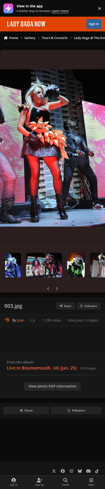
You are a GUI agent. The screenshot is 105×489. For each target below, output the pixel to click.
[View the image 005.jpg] (76, 265)
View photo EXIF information (52, 386)
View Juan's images (82, 320)
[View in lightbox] (52, 148)
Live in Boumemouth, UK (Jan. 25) (42, 368)
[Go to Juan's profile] (7, 320)
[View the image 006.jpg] (44, 265)
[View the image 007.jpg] (13, 265)
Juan (20, 320)
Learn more (9, 8)
